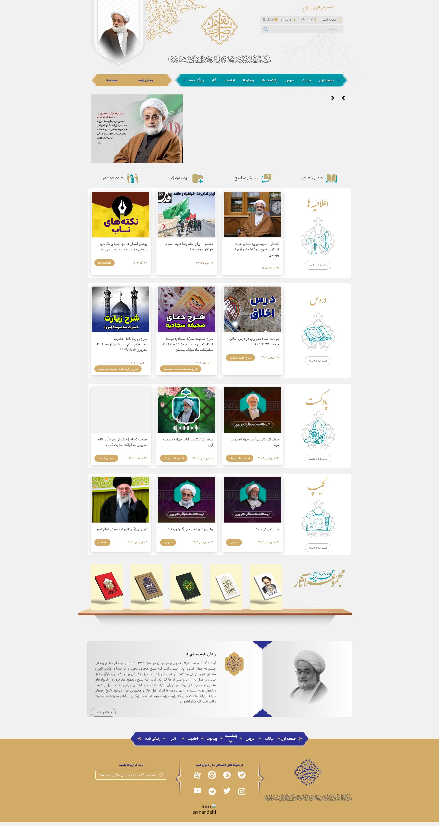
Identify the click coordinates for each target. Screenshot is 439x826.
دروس (289, 80)
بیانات (306, 80)
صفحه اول (326, 80)
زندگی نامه (196, 80)
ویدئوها (248, 80)
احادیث (230, 80)
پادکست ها (270, 80)
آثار (214, 80)
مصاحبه (112, 80)
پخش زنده (145, 80)
